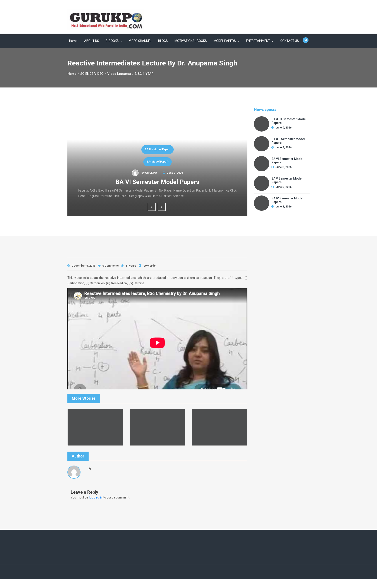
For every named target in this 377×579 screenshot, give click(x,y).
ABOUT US (91, 41)
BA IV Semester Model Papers (287, 200)
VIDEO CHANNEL (140, 41)
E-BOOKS (112, 41)
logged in (96, 497)
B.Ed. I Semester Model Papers (288, 140)
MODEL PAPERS (225, 41)
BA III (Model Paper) (157, 149)
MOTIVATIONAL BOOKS (191, 41)
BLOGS (163, 41)
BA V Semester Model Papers (286, 180)
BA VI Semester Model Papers (157, 181)
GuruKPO (151, 172)
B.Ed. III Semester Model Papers (289, 121)
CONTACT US (289, 41)
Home (73, 41)
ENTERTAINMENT (258, 41)
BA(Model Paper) (157, 161)
